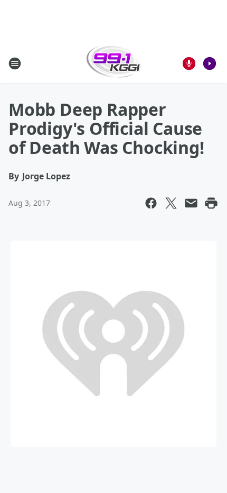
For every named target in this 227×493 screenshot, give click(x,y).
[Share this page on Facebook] (151, 203)
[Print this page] (211, 203)
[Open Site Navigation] (14, 63)
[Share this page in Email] (191, 203)
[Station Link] (114, 63)
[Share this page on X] (171, 203)
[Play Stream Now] (209, 63)
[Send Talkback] (189, 63)
